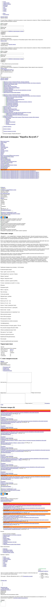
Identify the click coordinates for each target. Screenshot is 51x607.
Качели (12, 98)
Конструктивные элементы (26, 101)
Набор (2, 157)
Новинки (5, 548)
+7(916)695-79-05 (4, 44)
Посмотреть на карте (28, 576)
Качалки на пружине (10, 121)
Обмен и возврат (7, 4)
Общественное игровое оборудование (11, 92)
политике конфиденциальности (20, 597)
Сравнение (10, 418)
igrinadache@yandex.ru (9, 69)
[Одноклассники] (3, 217)
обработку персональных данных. (16, 31)
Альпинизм (15, 102)
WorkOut (10, 91)
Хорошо (2, 600)
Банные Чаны (14, 86)
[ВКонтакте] (1, 217)
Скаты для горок (18, 97)
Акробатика (15, 104)
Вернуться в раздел (5, 155)
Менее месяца (6, 369)
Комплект (3, 159)
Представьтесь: (29, 403)
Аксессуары (15, 105)
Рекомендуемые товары (8, 552)
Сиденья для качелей (10, 124)
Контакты (5, 5)
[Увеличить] (18, 170)
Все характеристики (5, 193)
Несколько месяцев (7, 370)
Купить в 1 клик (12, 212)
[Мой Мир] (5, 217)
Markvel (2, 198)
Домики (7, 119)
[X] (7, 217)
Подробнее (3, 417)
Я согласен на (13, 31)
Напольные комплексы (23, 114)
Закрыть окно (4, 40)
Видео (2, 168)
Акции (4, 9)
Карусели (8, 120)
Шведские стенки (19, 113)
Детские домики (15, 87)
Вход (4, 13)
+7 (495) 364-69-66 (5, 588)
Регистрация (6, 14)
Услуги (4, 11)
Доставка (5, 6)
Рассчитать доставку (15, 213)
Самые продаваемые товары (7, 499)
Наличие (3, 166)
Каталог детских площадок (23, 81)
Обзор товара (4, 156)
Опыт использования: (5, 364)
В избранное (3, 419)
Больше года (6, 368)
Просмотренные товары (6, 501)
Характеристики (4, 161)
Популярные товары (7, 550)
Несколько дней (6, 367)
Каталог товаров (4, 78)
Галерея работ (6, 2)
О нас (4, 1)
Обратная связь (4, 587)
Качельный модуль (20, 99)
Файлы (2, 167)
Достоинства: (4, 382)
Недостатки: (3, 392)
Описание (3, 160)
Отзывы (2, 163)
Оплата (5, 8)
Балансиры (8, 118)
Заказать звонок (4, 16)
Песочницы (15, 100)
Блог (4, 7)
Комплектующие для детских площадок (32, 82)
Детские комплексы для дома (24, 90)
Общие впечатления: (36, 392)
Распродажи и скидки (8, 551)
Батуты (9, 85)
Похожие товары (4, 164)
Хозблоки (11, 88)
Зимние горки (14, 84)
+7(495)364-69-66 (42, 568)
